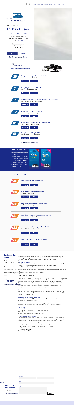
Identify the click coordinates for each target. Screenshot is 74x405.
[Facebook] (26, 4)
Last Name (39, 376)
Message (20, 386)
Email (20, 381)
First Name (21, 376)
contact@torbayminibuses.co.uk (25, 266)
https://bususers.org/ (23, 327)
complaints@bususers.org (27, 329)
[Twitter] (29, 4)
